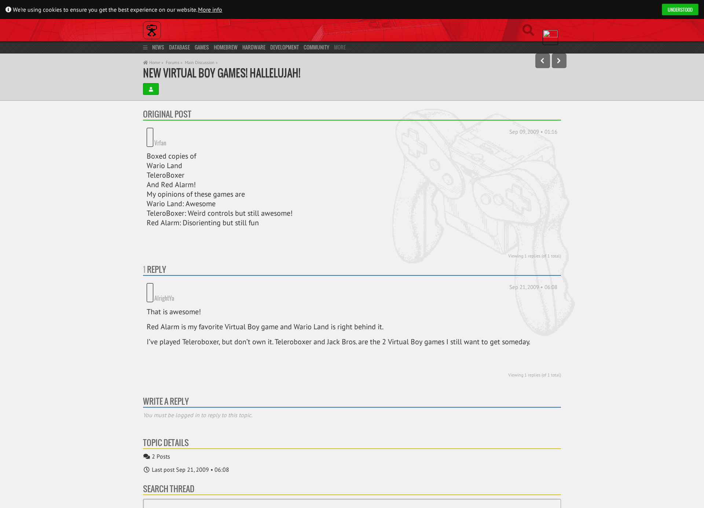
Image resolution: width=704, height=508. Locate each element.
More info (210, 9)
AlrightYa (164, 276)
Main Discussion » (201, 62)
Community (316, 47)
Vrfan (160, 132)
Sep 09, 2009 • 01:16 (533, 131)
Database (179, 47)
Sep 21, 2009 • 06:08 (533, 275)
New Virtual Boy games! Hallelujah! (221, 72)
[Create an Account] (151, 89)
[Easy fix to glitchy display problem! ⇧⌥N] (559, 60)
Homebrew (226, 47)
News (158, 47)
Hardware (253, 47)
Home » (156, 62)
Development (284, 47)
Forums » (174, 62)
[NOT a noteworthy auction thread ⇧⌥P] (542, 60)
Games (202, 47)
